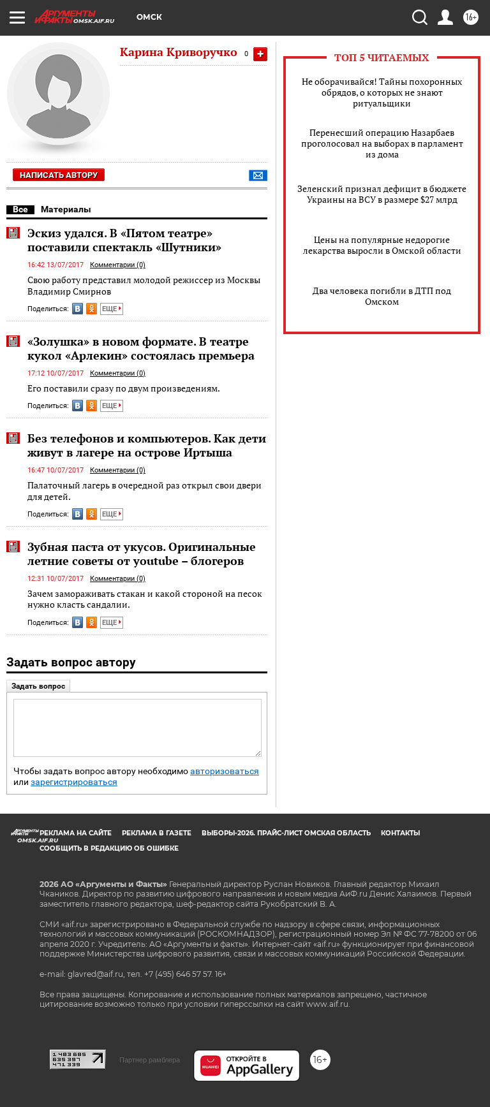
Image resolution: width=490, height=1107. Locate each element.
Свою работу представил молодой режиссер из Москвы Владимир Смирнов (143, 285)
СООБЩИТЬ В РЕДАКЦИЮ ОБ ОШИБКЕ (109, 848)
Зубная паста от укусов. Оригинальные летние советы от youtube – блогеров (141, 553)
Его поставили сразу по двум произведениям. (123, 388)
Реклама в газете (156, 833)
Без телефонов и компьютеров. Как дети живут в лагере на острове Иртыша (146, 445)
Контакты (400, 833)
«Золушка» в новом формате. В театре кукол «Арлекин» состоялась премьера (141, 348)
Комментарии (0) (117, 265)
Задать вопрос (38, 686)
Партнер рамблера (149, 1060)
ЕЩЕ (110, 309)
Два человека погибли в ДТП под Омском (382, 296)
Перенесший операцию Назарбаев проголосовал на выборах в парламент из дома (382, 143)
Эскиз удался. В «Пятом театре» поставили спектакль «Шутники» (124, 239)
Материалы (66, 209)
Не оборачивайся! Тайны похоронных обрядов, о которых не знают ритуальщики (382, 92)
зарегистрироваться (74, 782)
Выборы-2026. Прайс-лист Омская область (286, 833)
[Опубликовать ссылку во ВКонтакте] (77, 308)
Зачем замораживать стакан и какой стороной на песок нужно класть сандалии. (144, 599)
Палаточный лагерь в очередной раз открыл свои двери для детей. (144, 491)
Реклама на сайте (76, 833)
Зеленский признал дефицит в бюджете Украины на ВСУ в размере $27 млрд (381, 194)
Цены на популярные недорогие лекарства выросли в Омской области (382, 245)
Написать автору (59, 175)
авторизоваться (224, 771)
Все (20, 209)
